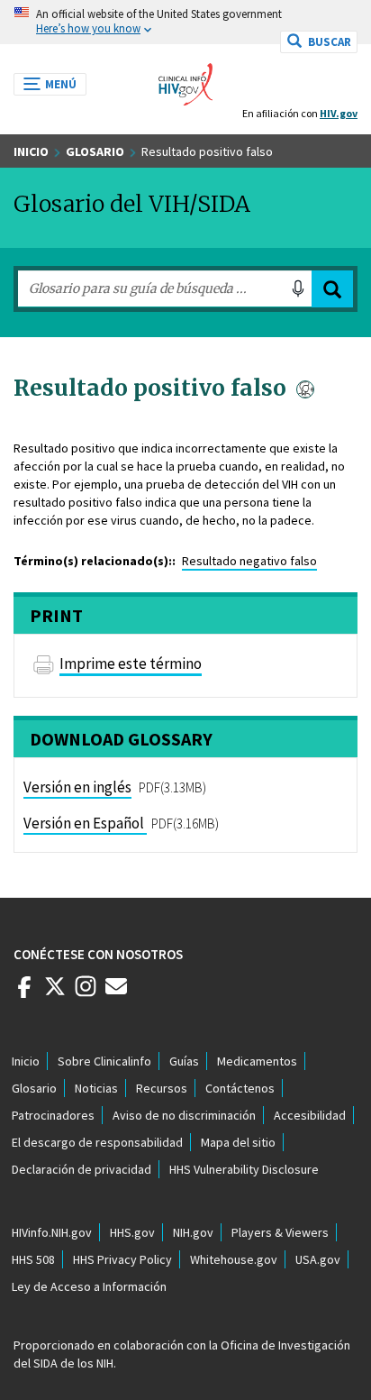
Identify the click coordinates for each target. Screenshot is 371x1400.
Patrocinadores (53, 1115)
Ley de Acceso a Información (89, 1286)
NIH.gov (193, 1232)
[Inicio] (185, 79)
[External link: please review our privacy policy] (24, 993)
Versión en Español (83, 823)
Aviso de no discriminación (184, 1115)
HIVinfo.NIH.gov (52, 1232)
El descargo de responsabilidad (97, 1142)
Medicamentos (257, 1061)
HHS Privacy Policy (122, 1259)
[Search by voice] (298, 288)
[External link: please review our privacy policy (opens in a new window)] (55, 993)
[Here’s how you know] (185, 22)
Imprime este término (130, 663)
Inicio (31, 151)
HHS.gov (132, 1232)
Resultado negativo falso (249, 561)
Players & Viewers (280, 1232)
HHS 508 (33, 1259)
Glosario (95, 151)
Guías (184, 1061)
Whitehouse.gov (233, 1259)
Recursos (161, 1088)
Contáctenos (240, 1088)
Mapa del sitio (238, 1142)
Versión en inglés (77, 787)
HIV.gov (338, 113)
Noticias (96, 1088)
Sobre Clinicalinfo (104, 1061)
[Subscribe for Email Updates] (116, 993)
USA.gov (317, 1259)
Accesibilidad (310, 1115)
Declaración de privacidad (81, 1169)
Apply (332, 288)
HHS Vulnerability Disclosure (244, 1169)
